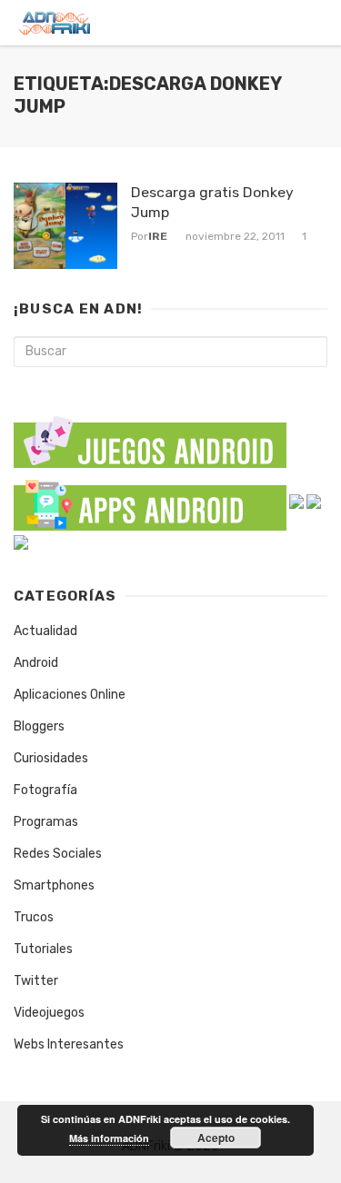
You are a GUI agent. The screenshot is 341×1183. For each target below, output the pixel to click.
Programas (46, 822)
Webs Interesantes (69, 1044)
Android (36, 663)
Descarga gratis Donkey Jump (212, 202)
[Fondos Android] (296, 501)
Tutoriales (43, 949)
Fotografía (45, 790)
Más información (109, 1138)
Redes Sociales (58, 853)
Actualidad (45, 631)
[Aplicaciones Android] (150, 501)
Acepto (216, 1137)
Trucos (34, 917)
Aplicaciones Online (69, 694)
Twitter (36, 981)
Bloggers (39, 726)
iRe (157, 236)
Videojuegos (49, 1012)
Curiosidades (51, 758)
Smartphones (54, 885)
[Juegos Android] (150, 435)
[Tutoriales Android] (313, 501)
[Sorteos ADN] (21, 542)
